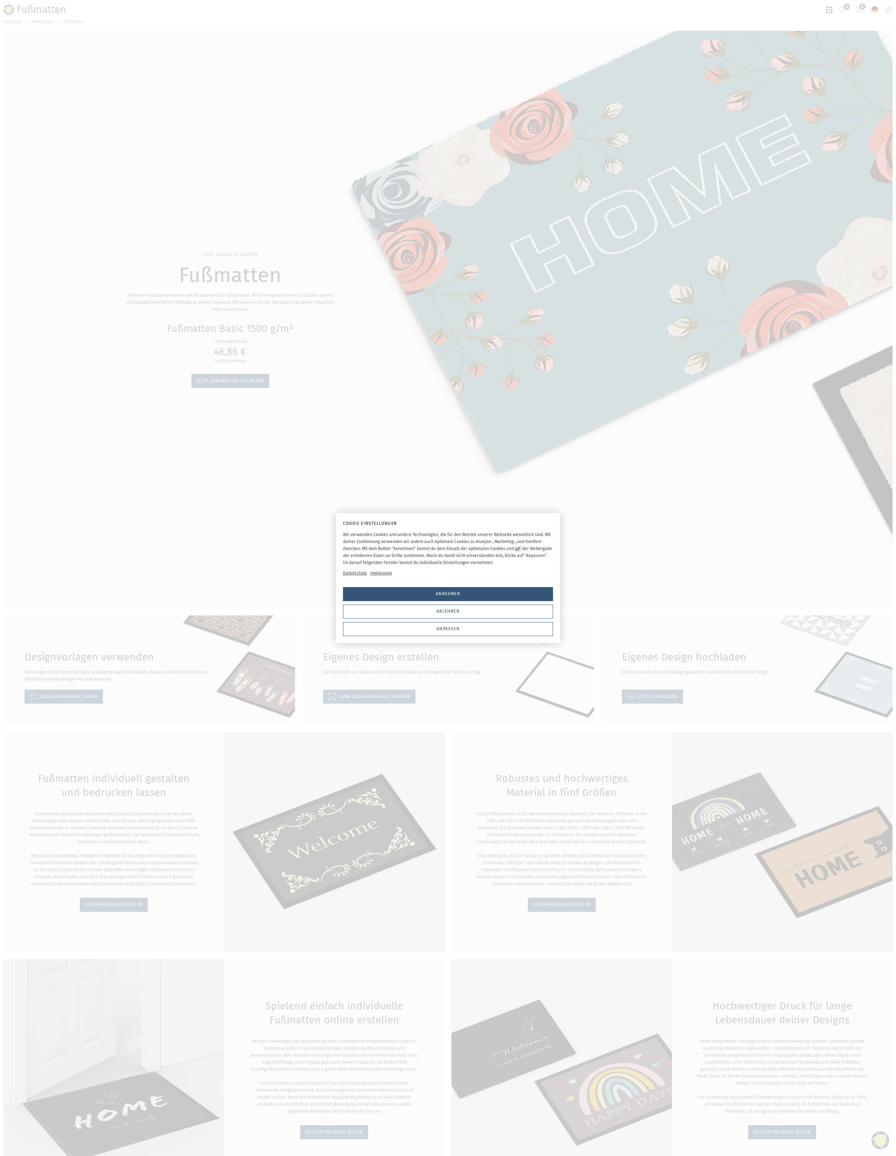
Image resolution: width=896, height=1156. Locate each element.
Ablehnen (448, 611)
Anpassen (448, 628)
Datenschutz (355, 573)
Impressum (381, 573)
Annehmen (448, 593)
